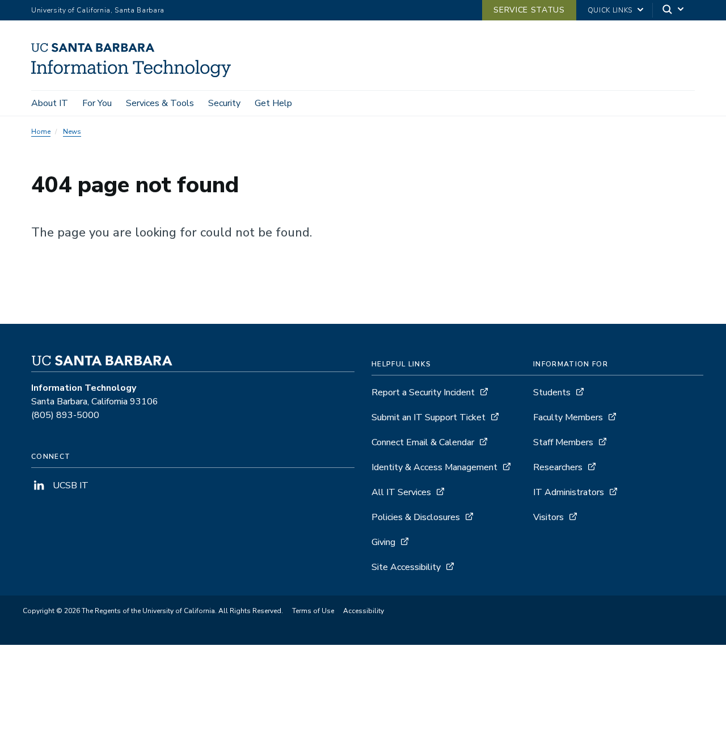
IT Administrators (568, 492)
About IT (49, 103)
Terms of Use (313, 610)
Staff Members (563, 442)
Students (552, 392)
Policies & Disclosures (416, 517)
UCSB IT (69, 485)
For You (97, 103)
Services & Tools (160, 103)
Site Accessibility (406, 567)
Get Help (273, 103)
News (72, 131)
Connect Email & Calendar (423, 442)
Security (224, 103)
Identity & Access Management (434, 467)
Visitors (548, 517)
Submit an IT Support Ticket (429, 417)
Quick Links (610, 10)
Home (40, 131)
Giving (383, 542)
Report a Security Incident (423, 392)
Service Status (528, 10)
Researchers (558, 467)
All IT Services (401, 492)
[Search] (674, 10)
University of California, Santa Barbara (97, 10)
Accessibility (363, 610)
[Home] (135, 74)
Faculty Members (568, 417)
